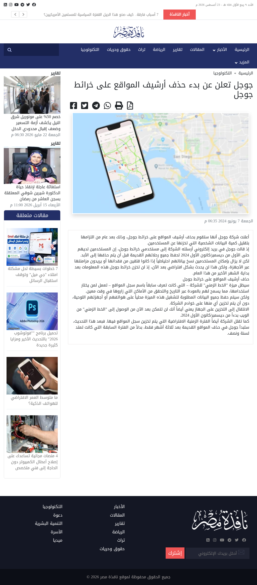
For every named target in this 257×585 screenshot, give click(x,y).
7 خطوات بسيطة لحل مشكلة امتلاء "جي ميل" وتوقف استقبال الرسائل (33, 275)
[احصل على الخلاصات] (5, 4)
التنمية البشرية (48, 523)
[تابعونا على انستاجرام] (10, 4)
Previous (15, 14)
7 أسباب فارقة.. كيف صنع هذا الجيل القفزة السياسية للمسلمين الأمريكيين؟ (101, 14)
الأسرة (56, 532)
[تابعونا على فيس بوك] (34, 4)
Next (23, 14)
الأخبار (222, 49)
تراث (141, 49)
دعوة (57, 515)
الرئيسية (242, 49)
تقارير (177, 49)
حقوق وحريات (119, 49)
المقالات (197, 49)
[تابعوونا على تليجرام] (22, 4)
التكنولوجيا (90, 49)
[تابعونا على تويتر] (28, 4)
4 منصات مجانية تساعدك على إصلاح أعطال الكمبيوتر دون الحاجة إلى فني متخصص (33, 462)
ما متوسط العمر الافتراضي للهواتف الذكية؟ (34, 401)
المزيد (244, 62)
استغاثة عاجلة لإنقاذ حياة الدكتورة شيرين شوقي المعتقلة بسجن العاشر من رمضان (32, 193)
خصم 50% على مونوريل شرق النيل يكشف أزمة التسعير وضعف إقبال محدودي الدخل (35, 123)
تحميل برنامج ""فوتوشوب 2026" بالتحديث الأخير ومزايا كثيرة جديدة (34, 339)
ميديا (57, 540)
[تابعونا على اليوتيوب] (16, 4)
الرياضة (159, 49)
